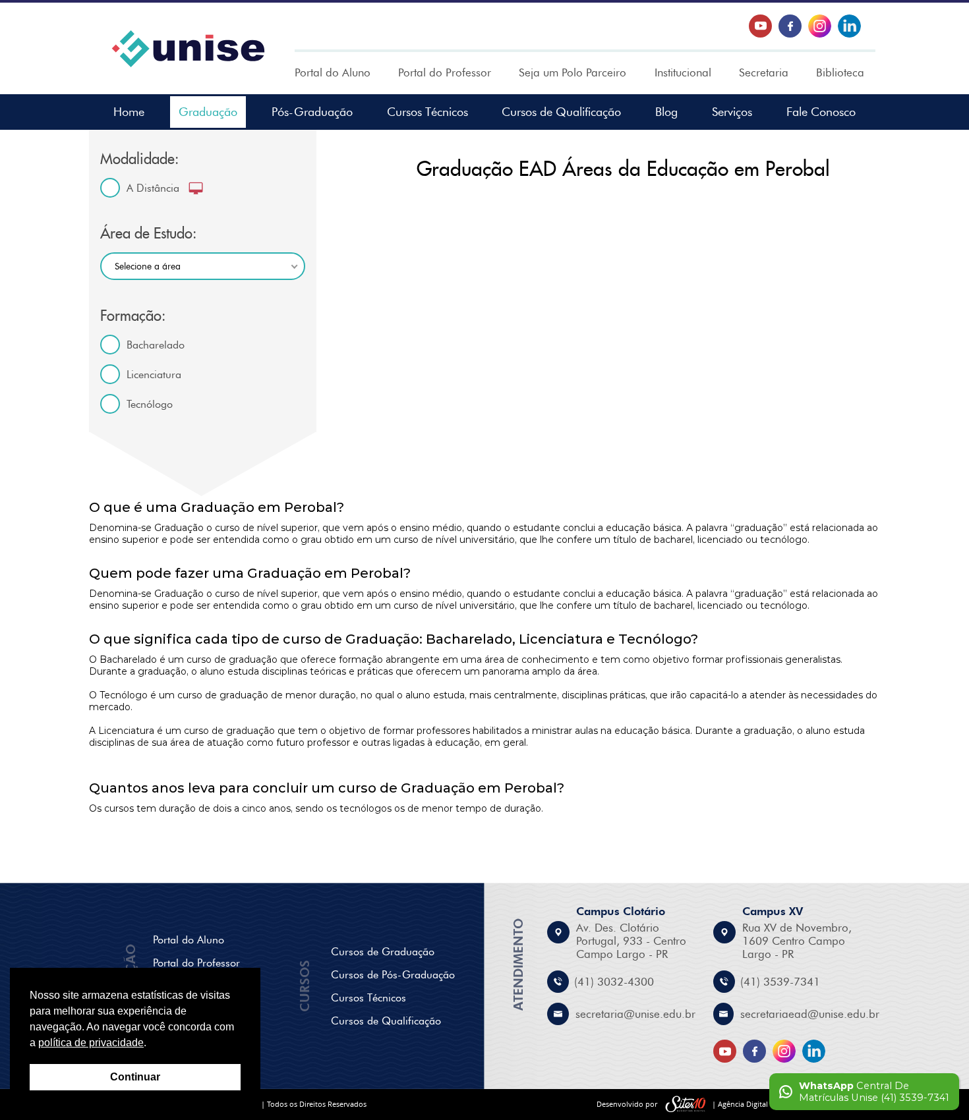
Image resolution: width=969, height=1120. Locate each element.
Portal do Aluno (332, 72)
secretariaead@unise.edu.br (809, 1014)
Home (128, 112)
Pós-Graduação (312, 112)
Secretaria (763, 72)
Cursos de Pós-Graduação (393, 974)
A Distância (153, 188)
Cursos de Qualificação (561, 112)
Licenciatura (154, 374)
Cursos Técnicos (427, 112)
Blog (666, 112)
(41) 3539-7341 (780, 981)
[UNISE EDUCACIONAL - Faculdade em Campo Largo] (188, 49)
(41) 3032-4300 (614, 981)
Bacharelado (156, 345)
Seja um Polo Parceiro (572, 72)
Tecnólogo (150, 404)
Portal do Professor (444, 72)
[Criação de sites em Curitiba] (685, 1104)
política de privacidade (91, 1042)
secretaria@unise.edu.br (635, 1014)
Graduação (208, 112)
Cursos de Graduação (382, 951)
